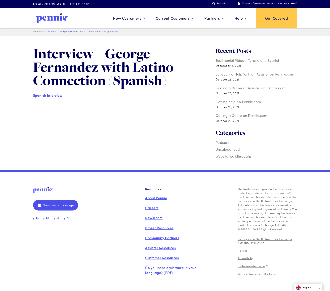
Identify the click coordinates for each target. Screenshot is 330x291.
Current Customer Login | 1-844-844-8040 (269, 3)
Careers (152, 207)
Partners (212, 18)
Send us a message (58, 205)
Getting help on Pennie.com (238, 101)
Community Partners (162, 237)
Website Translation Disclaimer (258, 274)
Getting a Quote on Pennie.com (241, 115)
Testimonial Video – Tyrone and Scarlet (247, 60)
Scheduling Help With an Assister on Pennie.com (255, 74)
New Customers (127, 18)
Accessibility (245, 258)
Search (221, 3)
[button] (308, 287)
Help (239, 18)
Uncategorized (228, 149)
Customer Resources (162, 257)
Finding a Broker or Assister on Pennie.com (251, 87)
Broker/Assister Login (251, 266)
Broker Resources (159, 227)
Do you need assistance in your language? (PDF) (170, 270)
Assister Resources (160, 247)
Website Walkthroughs (234, 156)
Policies (242, 250)
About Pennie (156, 197)
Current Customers (173, 18)
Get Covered (276, 18)
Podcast (222, 142)
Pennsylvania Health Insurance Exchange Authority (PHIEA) (265, 241)
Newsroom (154, 217)
